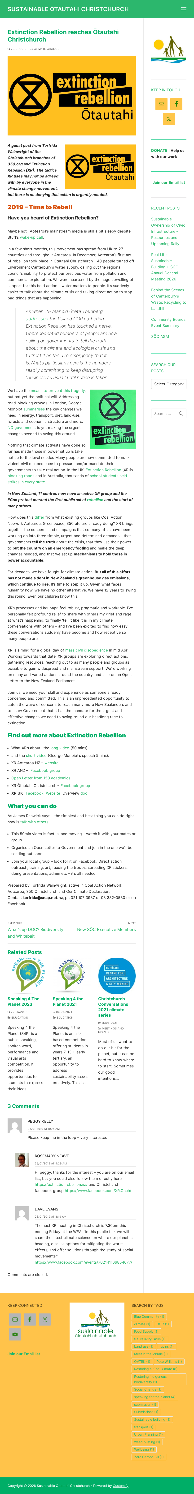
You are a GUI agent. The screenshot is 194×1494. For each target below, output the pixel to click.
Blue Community (149, 1316)
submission (145, 1404)
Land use (143, 1346)
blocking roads (21, 475)
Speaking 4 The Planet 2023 (24, 1001)
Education (19, 1017)
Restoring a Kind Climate (155, 1369)
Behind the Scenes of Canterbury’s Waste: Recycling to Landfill (168, 299)
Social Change (147, 1389)
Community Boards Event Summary (168, 322)
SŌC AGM (160, 336)
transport (143, 1427)
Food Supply (146, 1331)
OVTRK (142, 1361)
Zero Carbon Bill (149, 1457)
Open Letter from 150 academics (40, 778)
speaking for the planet (155, 1397)
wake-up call (31, 237)
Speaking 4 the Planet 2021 (68, 1001)
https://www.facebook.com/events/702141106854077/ (83, 1262)
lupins (167, 1346)
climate (142, 1324)
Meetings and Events (111, 1030)
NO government (22, 427)
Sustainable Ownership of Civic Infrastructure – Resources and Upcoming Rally (168, 231)
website (51, 762)
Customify (120, 1486)
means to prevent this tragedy (58, 390)
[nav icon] (183, 9)
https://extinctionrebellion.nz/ (61, 1184)
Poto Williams (169, 1361)
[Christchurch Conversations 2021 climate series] (117, 976)
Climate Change (46, 49)
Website (54, 793)
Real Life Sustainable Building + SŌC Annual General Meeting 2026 (164, 267)
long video (59, 747)
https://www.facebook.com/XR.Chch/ (98, 1190)
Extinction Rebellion (103, 469)
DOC (163, 1324)
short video (36, 755)
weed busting (147, 1442)
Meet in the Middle (151, 1354)
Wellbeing (144, 1449)
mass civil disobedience (86, 650)
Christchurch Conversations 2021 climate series (113, 1007)
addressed (37, 318)
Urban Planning (148, 1434)
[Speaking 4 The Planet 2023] (26, 976)
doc (83, 793)
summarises (34, 409)
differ (39, 517)
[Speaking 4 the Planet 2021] (71, 976)
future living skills (150, 1339)
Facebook (36, 793)
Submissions (146, 1412)
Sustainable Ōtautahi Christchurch (68, 9)
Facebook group (45, 770)
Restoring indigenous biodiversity (150, 1379)
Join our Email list (169, 182)
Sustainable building (152, 1419)
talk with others (34, 821)
